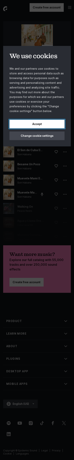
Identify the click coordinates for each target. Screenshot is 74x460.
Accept (37, 124)
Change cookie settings (37, 135)
